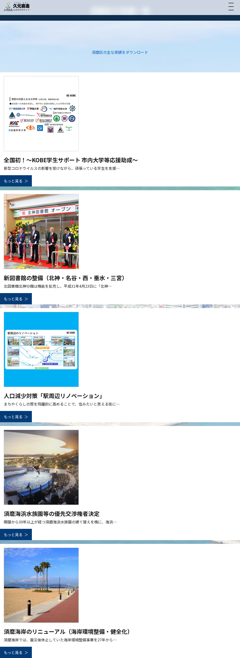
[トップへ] (17, 6)
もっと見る (13, 181)
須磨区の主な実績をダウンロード (120, 52)
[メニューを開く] (231, 6)
